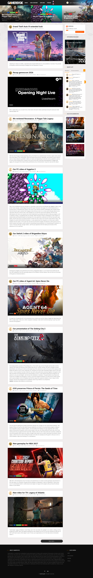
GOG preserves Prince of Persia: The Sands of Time (35, 388)
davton (15, 28)
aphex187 (71, 77)
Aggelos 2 (53, 206)
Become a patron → (80, 31)
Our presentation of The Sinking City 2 (29, 329)
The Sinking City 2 (28, 366)
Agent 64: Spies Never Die (55, 318)
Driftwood (16, 120)
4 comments (42, 330)
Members (67, 70)
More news (52, 541)
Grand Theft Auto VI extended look (28, 26)
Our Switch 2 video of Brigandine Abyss (30, 233)
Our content (34, 2)
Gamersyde (42, 573)
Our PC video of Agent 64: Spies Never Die (31, 281)
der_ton (70, 74)
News (26, 2)
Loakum (70, 80)
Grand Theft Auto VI (36, 63)
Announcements (75, 70)
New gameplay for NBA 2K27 (25, 443)
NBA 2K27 (11, 480)
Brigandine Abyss (38, 270)
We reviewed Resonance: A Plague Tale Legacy (33, 119)
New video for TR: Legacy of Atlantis (29, 493)
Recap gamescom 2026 (23, 72)
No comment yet (39, 28)
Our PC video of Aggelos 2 (24, 169)
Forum (49, 2)
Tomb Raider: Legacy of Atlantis (16, 529)
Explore (42, 2)
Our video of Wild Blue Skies (74, 151)
